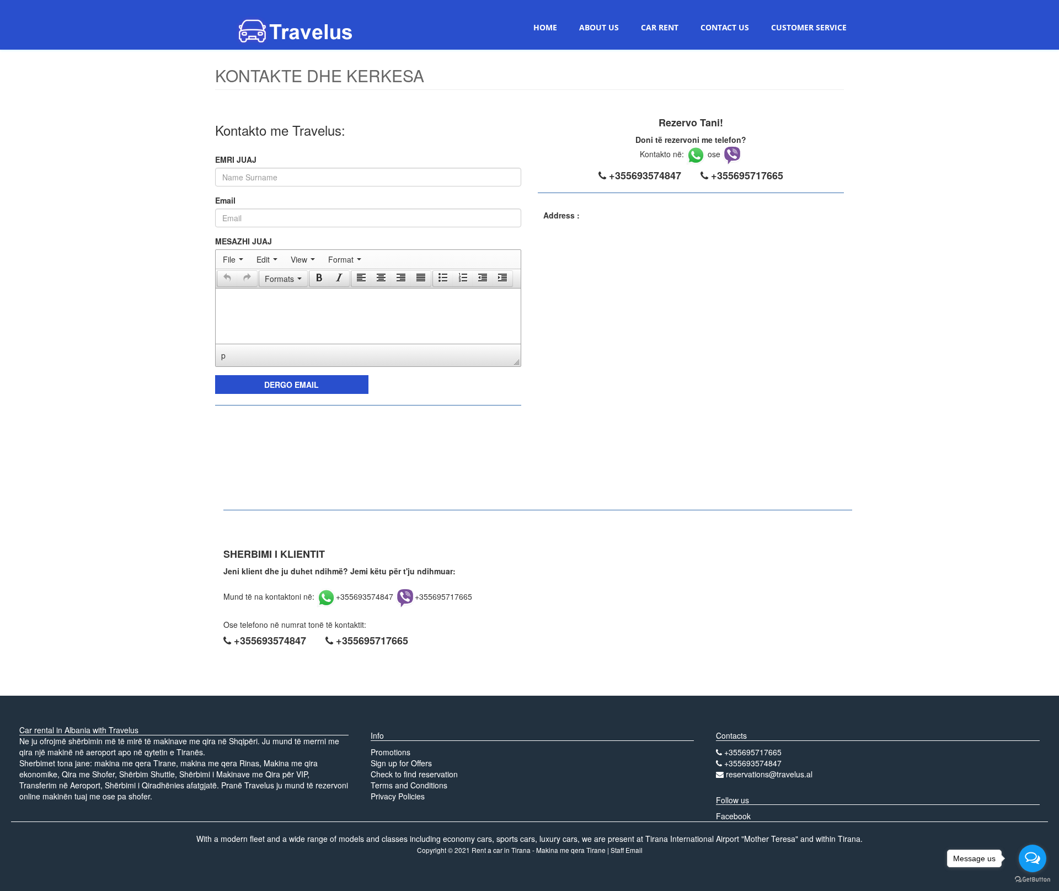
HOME (545, 27)
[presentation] (233, 259)
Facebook (733, 815)
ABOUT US (599, 27)
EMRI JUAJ (235, 159)
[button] (227, 278)
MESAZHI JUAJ (243, 241)
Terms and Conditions (409, 785)
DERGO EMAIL (291, 384)
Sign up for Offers (401, 763)
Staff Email (627, 850)
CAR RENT (659, 27)
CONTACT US (724, 27)
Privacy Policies (398, 796)
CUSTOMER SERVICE (809, 27)
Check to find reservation (414, 774)
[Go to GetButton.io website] (1032, 879)
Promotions (390, 751)
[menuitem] (233, 259)
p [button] (223, 355)
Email (225, 200)
